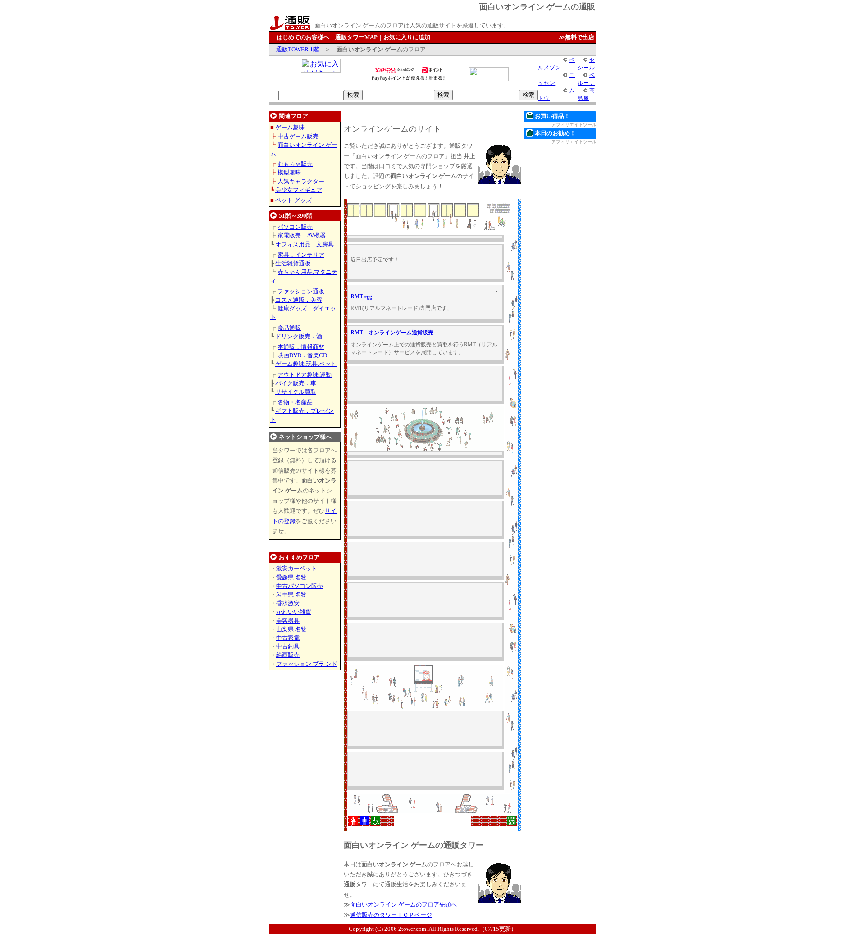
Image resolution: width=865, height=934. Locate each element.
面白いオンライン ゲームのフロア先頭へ (403, 904)
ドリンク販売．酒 (298, 336)
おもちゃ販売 (295, 163)
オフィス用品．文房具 (304, 244)
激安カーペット (296, 568)
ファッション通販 (301, 291)
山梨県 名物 (291, 629)
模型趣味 (289, 172)
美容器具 (288, 620)
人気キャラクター (301, 181)
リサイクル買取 (295, 391)
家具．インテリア (301, 254)
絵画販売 (288, 655)
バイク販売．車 (295, 383)
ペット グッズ (293, 200)
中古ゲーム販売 (298, 136)
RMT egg (361, 296)
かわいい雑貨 (293, 611)
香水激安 (288, 603)
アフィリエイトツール (573, 124)
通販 (282, 49)
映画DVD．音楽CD (302, 355)
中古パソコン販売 (299, 586)
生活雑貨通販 (292, 263)
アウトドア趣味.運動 (305, 374)
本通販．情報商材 (301, 346)
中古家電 (288, 637)
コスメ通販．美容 (298, 299)
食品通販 (289, 327)
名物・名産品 (295, 402)
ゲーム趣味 (290, 127)
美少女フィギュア (298, 190)
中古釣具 (288, 646)
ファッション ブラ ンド (306, 664)
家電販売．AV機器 (302, 235)
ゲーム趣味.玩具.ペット (306, 363)
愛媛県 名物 (291, 577)
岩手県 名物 (291, 594)
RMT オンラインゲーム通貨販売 (392, 332)
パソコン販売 (295, 226)
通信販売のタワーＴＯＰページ (391, 914)
